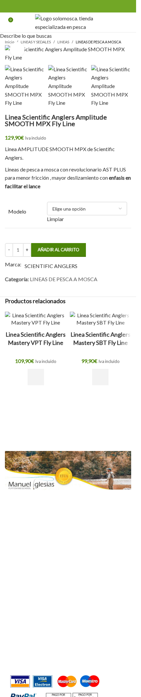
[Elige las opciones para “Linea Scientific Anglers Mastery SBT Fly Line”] (100, 377)
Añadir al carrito (58, 249)
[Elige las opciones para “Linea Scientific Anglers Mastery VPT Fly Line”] (36, 377)
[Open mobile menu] (128, 22)
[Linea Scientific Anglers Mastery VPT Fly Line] (36, 319)
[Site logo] (68, 21)
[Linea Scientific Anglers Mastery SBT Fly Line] (100, 319)
